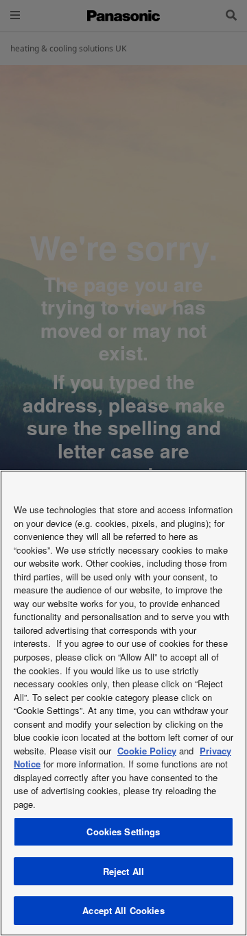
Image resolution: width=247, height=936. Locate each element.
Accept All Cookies (123, 910)
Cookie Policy (146, 750)
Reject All (123, 871)
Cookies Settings (123, 831)
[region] (123, 703)
